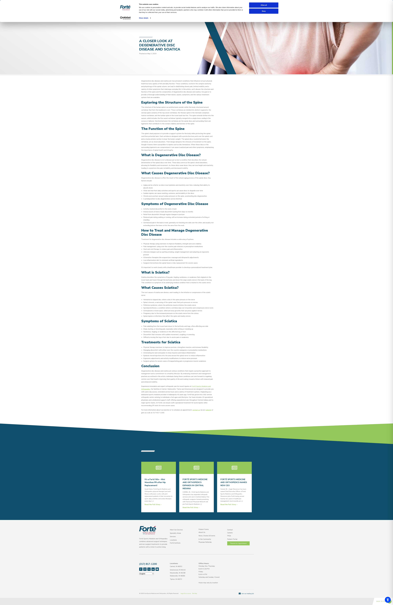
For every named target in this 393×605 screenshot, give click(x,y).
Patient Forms (204, 529)
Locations (173, 540)
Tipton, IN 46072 (176, 579)
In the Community (205, 539)
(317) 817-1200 (148, 564)
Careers (230, 533)
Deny (264, 11)
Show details (143, 18)
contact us (196, 410)
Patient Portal (232, 539)
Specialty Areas (175, 533)
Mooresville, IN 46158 (177, 573)
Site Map (194, 593)
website (208, 410)
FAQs (229, 536)
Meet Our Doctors (176, 530)
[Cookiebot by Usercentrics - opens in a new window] (125, 18)
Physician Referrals (205, 542)
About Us (202, 532)
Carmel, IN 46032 (176, 566)
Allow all (264, 5)
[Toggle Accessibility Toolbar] (388, 600)
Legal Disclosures (186, 593)
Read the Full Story (152, 504)
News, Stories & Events (207, 536)
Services (173, 537)
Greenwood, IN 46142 (178, 570)
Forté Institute (175, 543)
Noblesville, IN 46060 (177, 576)
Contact (230, 530)
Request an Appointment (238, 543)
